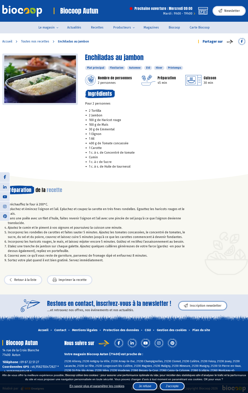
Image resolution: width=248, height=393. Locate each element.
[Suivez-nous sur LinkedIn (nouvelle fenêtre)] (5, 187)
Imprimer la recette (73, 280)
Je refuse (145, 386)
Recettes (97, 27)
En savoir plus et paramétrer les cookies (97, 386)
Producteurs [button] (122, 27)
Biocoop (174, 27)
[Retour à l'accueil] (22, 11)
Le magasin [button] (46, 27)
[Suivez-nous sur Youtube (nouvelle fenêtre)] (5, 196)
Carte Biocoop (200, 27)
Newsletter (232, 11)
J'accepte (172, 386)
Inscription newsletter (205, 305)
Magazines (151, 27)
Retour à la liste (25, 280)
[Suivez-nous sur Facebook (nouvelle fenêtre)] (5, 177)
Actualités (74, 27)
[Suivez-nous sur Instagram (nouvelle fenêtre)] (5, 206)
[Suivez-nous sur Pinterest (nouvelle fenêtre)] (5, 216)
